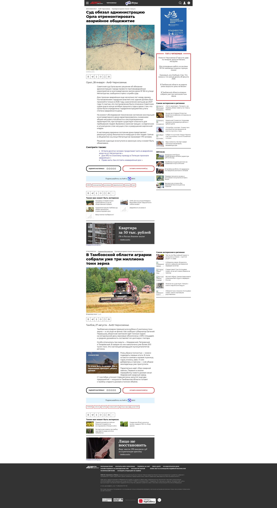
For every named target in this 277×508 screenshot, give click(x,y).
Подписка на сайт (143, 466)
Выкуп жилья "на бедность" (104, 214)
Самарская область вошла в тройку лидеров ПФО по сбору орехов (140, 424)
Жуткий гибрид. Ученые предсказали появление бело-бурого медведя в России (178, 278)
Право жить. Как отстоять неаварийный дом (121, 160)
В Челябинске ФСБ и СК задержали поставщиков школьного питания (177, 169)
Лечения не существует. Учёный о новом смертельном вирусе (177, 284)
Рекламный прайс (107, 466)
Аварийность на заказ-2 (138, 208)
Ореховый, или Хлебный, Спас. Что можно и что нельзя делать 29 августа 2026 (173, 77)
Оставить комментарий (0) (138, 168)
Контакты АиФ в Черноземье (125, 466)
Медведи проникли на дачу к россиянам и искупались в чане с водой (176, 177)
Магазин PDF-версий (138, 468)
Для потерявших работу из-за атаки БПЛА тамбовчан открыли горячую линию (173, 68)
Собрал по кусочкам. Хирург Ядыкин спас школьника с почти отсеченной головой (178, 136)
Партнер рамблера (130, 500)
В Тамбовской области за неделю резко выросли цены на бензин (173, 85)
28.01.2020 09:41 (91, 9)
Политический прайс (108, 470)
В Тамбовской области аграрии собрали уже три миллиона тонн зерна (173, 94)
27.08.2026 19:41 (91, 251)
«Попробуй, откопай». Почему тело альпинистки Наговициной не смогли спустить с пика (177, 129)
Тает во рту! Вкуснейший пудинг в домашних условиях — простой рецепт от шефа (177, 256)
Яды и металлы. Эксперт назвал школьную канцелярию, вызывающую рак (176, 143)
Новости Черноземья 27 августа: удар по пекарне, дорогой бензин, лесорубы (174, 59)
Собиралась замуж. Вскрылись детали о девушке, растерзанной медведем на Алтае (177, 264)
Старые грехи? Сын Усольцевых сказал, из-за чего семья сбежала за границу (178, 271)
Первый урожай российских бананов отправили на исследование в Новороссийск (106, 424)
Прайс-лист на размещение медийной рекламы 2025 (168, 468)
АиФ (99, 314)
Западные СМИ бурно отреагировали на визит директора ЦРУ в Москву (177, 156)
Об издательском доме (171, 466)
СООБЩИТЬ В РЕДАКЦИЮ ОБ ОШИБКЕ (129, 470)
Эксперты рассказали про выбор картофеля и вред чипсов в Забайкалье (106, 431)
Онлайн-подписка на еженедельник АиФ (115, 468)
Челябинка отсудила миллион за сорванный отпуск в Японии (176, 162)
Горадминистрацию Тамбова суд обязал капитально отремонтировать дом (106, 209)
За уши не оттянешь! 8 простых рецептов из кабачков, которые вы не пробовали (178, 115)
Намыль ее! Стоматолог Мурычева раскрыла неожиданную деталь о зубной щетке (177, 122)
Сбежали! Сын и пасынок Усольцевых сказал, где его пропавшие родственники (178, 292)
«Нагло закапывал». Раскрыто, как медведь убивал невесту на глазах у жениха (178, 107)
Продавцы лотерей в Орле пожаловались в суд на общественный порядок (104, 202)
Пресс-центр (156, 466)
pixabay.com (90, 71)
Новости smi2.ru (93, 245)
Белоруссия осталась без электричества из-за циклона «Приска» (175, 185)
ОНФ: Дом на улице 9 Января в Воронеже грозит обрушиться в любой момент (140, 202)
